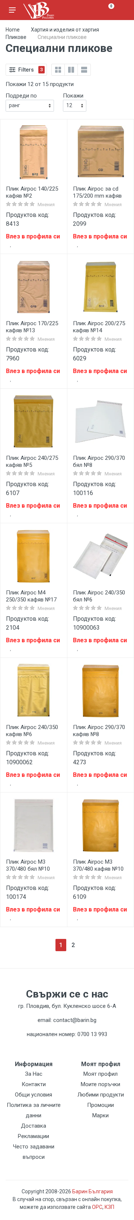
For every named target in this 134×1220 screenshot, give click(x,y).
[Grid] (58, 70)
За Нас (33, 1074)
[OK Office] (38, 10)
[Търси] (93, 10)
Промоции (100, 1105)
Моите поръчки (100, 1084)
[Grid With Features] (71, 70)
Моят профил (100, 1074)
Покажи (73, 95)
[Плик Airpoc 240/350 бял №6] (100, 556)
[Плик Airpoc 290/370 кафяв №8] (100, 690)
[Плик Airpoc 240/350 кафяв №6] (33, 690)
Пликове (16, 37)
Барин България (92, 1191)
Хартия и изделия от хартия (65, 30)
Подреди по (21, 95)
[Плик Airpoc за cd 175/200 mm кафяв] (100, 152)
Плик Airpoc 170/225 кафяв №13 (32, 327)
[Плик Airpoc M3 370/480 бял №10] (33, 825)
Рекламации (33, 1136)
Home (13, 30)
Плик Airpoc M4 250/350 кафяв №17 (31, 596)
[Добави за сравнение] (55, 246)
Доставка (33, 1125)
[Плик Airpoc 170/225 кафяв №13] (33, 287)
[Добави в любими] (11, 244)
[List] (84, 70)
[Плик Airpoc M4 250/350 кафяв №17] (33, 556)
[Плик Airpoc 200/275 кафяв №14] (100, 287)
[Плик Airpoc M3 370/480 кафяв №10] (100, 825)
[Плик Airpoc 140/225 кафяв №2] (33, 152)
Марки (100, 1115)
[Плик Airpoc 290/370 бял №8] (100, 421)
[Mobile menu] (12, 10)
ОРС (97, 1207)
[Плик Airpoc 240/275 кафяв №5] (33, 421)
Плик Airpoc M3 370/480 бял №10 (28, 865)
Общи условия (33, 1094)
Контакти (34, 1084)
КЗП (109, 1207)
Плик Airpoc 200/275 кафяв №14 (99, 327)
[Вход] (121, 10)
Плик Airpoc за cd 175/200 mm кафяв (97, 192)
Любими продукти (100, 1094)
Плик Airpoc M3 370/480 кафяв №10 (98, 865)
